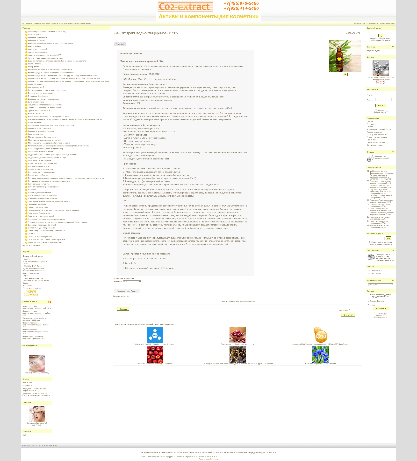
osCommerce (213, 459)
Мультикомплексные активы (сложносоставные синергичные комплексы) (58, 146)
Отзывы (370, 152)
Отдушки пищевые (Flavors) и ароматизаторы (47, 157)
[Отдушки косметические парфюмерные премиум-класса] (26, 155)
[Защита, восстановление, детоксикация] (26, 108)
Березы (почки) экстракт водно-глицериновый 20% (380, 186)
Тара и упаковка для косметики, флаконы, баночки (49, 201)
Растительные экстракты (38, 184)
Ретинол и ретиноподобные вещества (43, 187)
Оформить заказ (387, 23)
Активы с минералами (37, 52)
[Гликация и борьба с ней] (26, 96)
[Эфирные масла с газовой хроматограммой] (26, 240)
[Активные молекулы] (26, 40)
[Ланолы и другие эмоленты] (26, 128)
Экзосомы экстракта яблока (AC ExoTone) (155, 364)
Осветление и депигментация (40, 152)
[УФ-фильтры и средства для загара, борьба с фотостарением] (26, 210)
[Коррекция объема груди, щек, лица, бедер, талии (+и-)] (26, 125)
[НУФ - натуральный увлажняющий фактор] (26, 149)
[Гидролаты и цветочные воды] (26, 93)
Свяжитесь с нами (374, 145)
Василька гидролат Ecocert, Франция (320, 364)
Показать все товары (31, 245)
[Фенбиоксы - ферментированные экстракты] (26, 219)
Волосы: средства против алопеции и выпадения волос (51, 73)
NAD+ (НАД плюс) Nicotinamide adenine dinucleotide (155, 344)
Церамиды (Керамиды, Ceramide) (42, 225)
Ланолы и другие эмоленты (39, 128)
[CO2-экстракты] (26, 34)
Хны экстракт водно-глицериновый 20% (238, 301)
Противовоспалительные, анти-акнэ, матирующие (49, 181)
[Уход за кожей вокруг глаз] (26, 213)
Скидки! (370, 122)
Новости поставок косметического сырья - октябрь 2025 (36, 325)
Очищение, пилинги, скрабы (39, 160)
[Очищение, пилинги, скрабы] (26, 160)
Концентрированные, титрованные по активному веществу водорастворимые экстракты (65, 119)
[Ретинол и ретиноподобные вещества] (26, 187)
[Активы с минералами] (26, 52)
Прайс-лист (371, 140)
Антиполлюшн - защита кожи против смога (45, 58)
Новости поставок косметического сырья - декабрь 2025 (36, 313)
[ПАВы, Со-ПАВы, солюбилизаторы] (26, 163)
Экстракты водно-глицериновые (75, 23)
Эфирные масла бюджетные (40, 237)
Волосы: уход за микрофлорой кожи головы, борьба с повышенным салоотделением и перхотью (68, 81)
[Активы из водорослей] (26, 49)
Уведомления (373, 250)
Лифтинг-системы (35, 134)
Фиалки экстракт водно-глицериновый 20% (379, 226)
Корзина (371, 47)
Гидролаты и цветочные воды (40, 93)
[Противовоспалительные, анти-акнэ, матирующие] (26, 181)
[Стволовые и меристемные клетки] (26, 199)
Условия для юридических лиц (379, 129)
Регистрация (380, 110)
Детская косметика (36, 102)
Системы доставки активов (39, 193)
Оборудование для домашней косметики (45, 242)
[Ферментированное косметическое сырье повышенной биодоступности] (26, 222)
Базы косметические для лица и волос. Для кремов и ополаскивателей (57, 61)
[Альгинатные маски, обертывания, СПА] (26, 55)
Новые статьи (28, 383)
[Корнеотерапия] (26, 122)
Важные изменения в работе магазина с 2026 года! (34, 319)
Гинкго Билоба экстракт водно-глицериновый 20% (380, 209)
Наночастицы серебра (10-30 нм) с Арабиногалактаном (381, 78)
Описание (120, 44)
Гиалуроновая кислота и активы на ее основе (47, 90)
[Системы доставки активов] (26, 193)
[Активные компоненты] (26, 37)
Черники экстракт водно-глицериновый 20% (380, 218)
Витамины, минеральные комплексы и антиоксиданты (50, 70)
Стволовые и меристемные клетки (42, 199)
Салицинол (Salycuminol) (37, 423)
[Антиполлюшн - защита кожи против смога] (26, 58)
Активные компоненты (37, 37)
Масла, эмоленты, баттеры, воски (42, 137)
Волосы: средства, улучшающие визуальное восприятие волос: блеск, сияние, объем (64, 78)
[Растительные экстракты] (26, 184)
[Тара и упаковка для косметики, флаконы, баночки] (26, 201)
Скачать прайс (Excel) (376, 142)
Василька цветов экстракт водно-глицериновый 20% (380, 182)
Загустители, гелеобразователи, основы (45, 105)
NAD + (25, 276)
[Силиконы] (26, 190)
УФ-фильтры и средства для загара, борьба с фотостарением (53, 210)
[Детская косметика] (26, 102)
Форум (26, 252)
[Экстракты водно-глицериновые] (26, 228)
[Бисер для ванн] (26, 67)
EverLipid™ (27, 286)
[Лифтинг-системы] (26, 134)
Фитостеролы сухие (31, 273)
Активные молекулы (36, 40)
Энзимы (31, 234)
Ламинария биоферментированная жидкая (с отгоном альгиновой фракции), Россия (238, 364)
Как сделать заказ (374, 132)
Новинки (27, 403)
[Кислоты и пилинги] (26, 114)
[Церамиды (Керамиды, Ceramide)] (26, 225)
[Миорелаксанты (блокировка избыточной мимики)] (26, 143)
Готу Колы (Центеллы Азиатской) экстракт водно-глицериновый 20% (381, 191)
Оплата (370, 127)
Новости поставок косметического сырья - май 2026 (36, 307)
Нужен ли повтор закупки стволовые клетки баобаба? (34, 270)
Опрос (25, 283)
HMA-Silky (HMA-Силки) (33, 266)
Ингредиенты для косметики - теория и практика (34, 390)
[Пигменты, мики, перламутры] (26, 169)
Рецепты (26, 259)
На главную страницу (31, 23)
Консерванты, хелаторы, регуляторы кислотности (48, 116)
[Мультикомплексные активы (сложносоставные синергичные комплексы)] (26, 146)
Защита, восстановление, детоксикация (44, 108)
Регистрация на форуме (377, 135)
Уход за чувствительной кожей (41, 216)
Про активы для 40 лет (32, 288)
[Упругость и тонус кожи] (26, 207)
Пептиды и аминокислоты (39, 166)
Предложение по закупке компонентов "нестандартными (36, 279)
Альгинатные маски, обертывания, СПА (44, 55)
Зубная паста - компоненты (39, 111)
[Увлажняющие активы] (26, 204)
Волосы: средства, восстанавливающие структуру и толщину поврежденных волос (62, 75)
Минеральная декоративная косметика (44, 140)
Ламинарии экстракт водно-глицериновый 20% (381, 197)
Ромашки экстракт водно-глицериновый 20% (380, 205)
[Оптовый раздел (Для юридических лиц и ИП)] (26, 32)
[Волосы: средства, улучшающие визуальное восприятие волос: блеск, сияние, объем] (26, 78)
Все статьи (27, 386)
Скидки (370, 57)
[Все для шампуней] (26, 87)
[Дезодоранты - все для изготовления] (26, 99)
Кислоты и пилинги (36, 114)
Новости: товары (374, 273)
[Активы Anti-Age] (26, 46)
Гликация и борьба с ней (38, 96)
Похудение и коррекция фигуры (41, 172)
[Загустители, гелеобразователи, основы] (26, 105)
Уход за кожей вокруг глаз (39, 213)
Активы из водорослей (37, 49)
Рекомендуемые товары (377, 137)
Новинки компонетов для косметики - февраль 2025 (33, 337)
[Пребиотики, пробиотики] (26, 175)
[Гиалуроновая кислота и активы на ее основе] (26, 90)
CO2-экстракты (34, 34)
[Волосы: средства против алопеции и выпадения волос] (26, 73)
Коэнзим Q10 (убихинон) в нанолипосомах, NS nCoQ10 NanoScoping (320, 344)
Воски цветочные (35, 84)
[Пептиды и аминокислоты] (26, 166)
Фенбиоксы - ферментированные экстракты (46, 219)
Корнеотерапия (34, 122)
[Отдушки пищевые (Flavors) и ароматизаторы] (26, 157)
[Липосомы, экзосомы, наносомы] (26, 131)
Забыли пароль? (381, 112)
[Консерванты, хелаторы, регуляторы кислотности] (26, 116)
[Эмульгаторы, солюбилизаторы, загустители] (26, 231)
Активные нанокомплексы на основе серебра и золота (50, 43)
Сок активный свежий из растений (42, 196)
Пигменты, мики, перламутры (40, 169)
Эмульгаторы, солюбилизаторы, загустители (46, 231)
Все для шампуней (36, 87)
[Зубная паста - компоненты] (26, 111)
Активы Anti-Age (34, 46)
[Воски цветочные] (26, 84)
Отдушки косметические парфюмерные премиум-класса (52, 155)
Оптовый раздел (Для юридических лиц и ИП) (47, 32)
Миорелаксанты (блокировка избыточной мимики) (49, 143)
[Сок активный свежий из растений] (26, 196)
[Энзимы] (26, 234)
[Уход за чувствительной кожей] (26, 216)
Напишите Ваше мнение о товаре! (381, 157)
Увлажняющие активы (37, 204)
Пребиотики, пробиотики (38, 175)
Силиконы (32, 190)
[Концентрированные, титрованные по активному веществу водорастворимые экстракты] (26, 119)
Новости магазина (374, 270)
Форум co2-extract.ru (33, 256)
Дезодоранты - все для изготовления (43, 99)
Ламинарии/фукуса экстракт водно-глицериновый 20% (381, 201)
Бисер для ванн (34, 67)
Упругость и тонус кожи (38, 207)
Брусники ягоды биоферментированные (237, 344)
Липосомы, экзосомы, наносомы (41, 131)
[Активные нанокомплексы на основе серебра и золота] (26, 43)
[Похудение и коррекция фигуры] (26, 172)
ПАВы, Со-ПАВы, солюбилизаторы (42, 163)
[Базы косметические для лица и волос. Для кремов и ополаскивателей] (26, 61)
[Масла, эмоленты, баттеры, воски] (26, 137)
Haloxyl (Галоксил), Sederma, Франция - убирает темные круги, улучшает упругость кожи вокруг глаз (37, 373)
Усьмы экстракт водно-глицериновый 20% (379, 222)
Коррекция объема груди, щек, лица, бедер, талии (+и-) (51, 125)
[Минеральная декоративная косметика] (26, 140)
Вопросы (27, 431)
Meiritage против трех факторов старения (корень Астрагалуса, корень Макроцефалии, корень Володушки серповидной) (381, 175)
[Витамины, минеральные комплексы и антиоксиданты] (26, 70)
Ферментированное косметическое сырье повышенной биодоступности (58, 222)
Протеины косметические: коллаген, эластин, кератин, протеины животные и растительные (66, 178)
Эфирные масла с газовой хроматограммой (46, 240)
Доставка (370, 124)
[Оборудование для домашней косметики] (26, 242)
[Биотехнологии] (26, 64)
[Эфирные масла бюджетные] (26, 237)
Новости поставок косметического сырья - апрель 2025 (35, 332)
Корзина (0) (372, 23)
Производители (374, 281)
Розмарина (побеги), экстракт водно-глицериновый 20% (382, 214)
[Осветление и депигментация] (26, 152)
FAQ (24, 435)
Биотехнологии (34, 64)
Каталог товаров (50, 23)
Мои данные (359, 23)
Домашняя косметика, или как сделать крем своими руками (34, 394)
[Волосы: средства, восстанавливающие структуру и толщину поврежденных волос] (26, 75)
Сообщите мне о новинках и (385, 257)
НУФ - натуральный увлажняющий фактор (45, 149)
